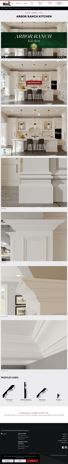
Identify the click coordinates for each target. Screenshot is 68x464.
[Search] (66, 3)
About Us (64, 438)
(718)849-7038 (49, 3)
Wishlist (41, 12)
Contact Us (64, 442)
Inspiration (34, 12)
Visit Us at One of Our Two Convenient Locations (15, 430)
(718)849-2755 (21, 448)
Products (64, 434)
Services (65, 436)
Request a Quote (62, 440)
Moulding (27, 12)
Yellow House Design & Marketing (60, 455)
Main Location (22, 433)
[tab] (19, 4)
